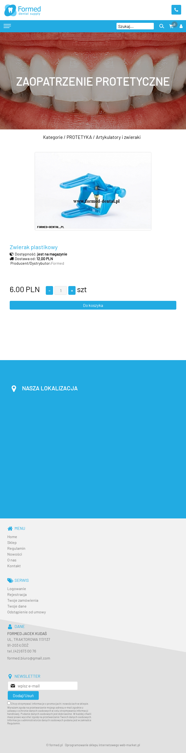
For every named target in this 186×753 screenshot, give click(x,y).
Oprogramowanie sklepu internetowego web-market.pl (102, 745)
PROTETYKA (79, 137)
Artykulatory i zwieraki (118, 137)
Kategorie (53, 137)
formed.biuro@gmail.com (28, 658)
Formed (57, 263)
